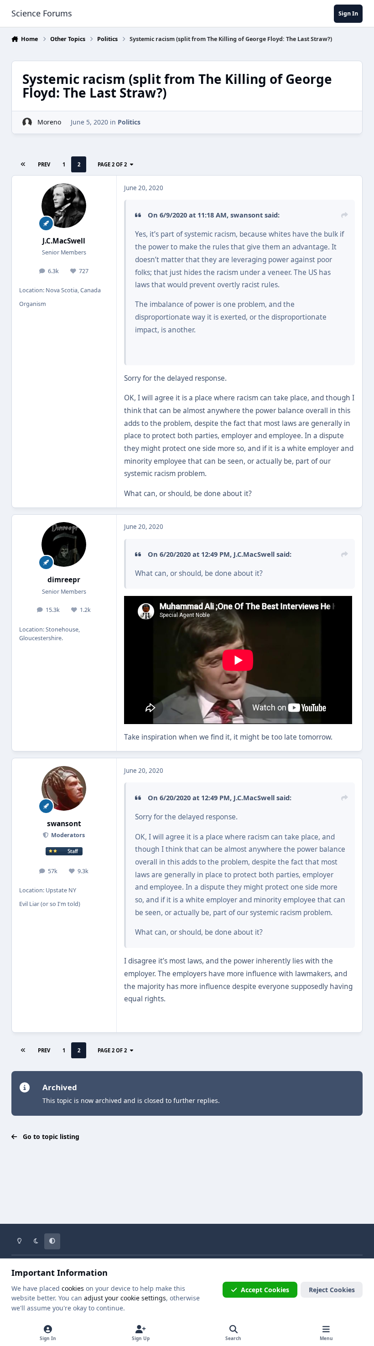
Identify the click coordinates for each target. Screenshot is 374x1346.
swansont (246, 214)
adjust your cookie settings (125, 1298)
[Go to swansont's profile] (64, 788)
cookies (73, 1288)
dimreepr (63, 580)
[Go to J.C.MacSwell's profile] (64, 205)
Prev (44, 164)
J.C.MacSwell (63, 241)
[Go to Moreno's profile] (27, 122)
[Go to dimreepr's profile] (64, 544)
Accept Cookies (265, 1289)
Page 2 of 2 (112, 164)
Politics (129, 122)
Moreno (49, 122)
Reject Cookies (332, 1289)
